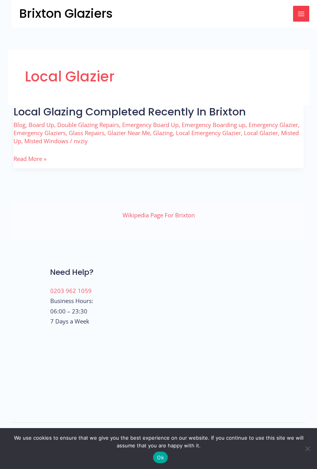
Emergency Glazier (273, 125)
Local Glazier (261, 133)
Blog (20, 125)
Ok (160, 457)
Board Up (41, 125)
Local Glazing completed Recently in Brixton (130, 111)
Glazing (163, 133)
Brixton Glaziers (65, 13)
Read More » (30, 159)
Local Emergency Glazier (208, 133)
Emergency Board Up (150, 125)
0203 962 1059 (71, 291)
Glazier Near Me (128, 133)
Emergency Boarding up (213, 125)
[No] (307, 448)
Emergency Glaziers (40, 133)
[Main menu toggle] (301, 14)
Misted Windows (46, 141)
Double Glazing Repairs (88, 125)
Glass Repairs (86, 133)
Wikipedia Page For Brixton (159, 215)
